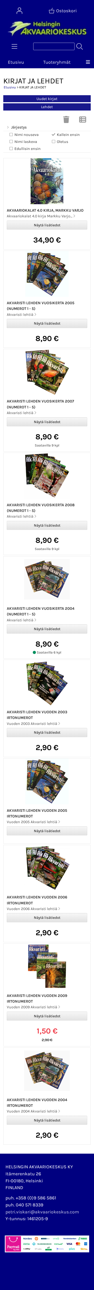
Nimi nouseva (26, 134)
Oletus (62, 141)
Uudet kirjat (47, 99)
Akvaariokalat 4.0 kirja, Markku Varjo (45, 210)
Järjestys (19, 127)
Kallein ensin (68, 134)
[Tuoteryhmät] (14, 46)
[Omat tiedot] (19, 10)
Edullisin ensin (27, 148)
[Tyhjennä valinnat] (66, 121)
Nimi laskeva (25, 141)
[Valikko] (88, 62)
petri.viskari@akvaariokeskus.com (42, 1211)
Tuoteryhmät (57, 62)
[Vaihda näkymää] (82, 121)
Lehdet (47, 107)
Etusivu (16, 62)
